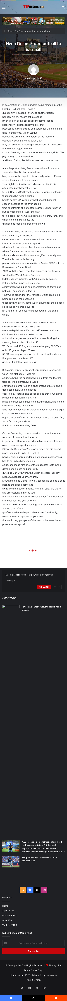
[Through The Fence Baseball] (33, 7)
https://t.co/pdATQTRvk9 (41, 574)
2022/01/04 (10, 581)
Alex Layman (32, 78)
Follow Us (44, 587)
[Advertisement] (34, 879)
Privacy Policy (9, 915)
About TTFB (8, 910)
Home (5, 906)
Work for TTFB (9, 925)
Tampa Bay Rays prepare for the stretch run (29, 28)
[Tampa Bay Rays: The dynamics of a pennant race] (10, 861)
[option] (33, 577)
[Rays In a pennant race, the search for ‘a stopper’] (10, 721)
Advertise (7, 920)
